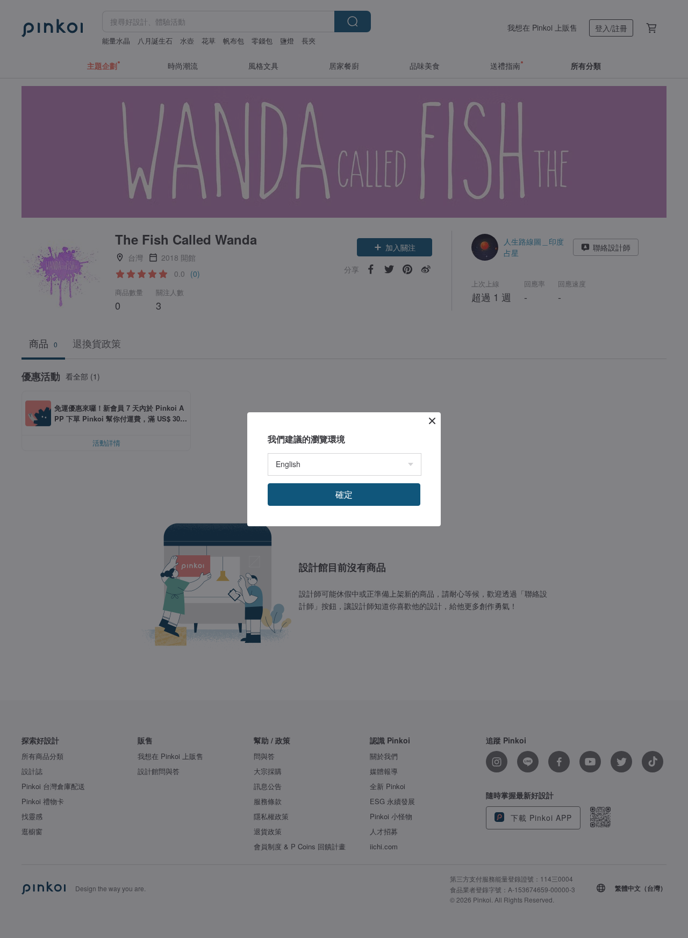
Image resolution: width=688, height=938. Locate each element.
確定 (344, 494)
